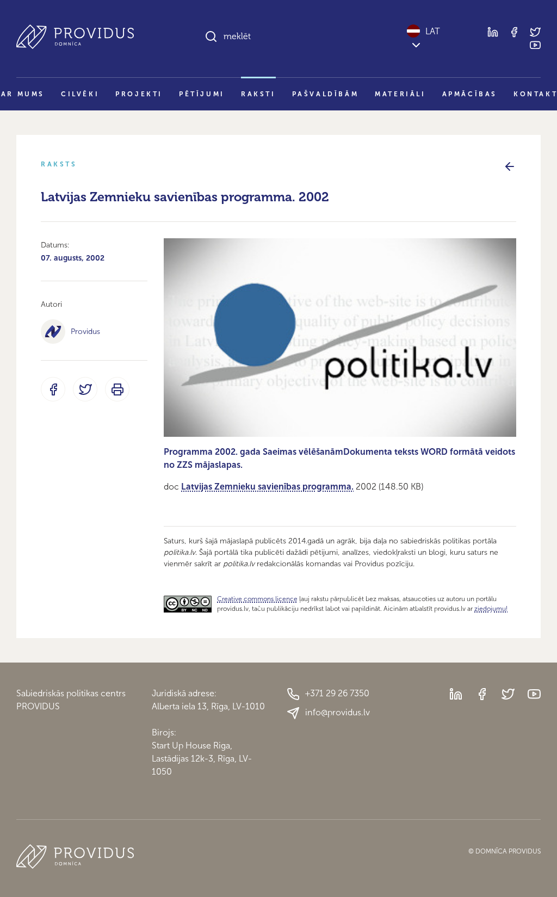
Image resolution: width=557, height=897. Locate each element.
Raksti (258, 94)
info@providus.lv (337, 712)
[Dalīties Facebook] (53, 389)
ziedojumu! (491, 609)
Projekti (139, 94)
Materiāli (400, 94)
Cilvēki (80, 94)
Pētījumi (202, 94)
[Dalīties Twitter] (85, 389)
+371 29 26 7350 (337, 693)
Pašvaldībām (325, 94)
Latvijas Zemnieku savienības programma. (267, 486)
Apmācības (469, 94)
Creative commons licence (257, 599)
